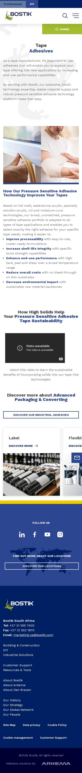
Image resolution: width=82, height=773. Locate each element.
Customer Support (17, 665)
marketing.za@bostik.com (33, 635)
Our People (11, 714)
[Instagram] (60, 535)
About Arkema (14, 685)
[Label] (31, 462)
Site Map (9, 724)
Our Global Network (18, 710)
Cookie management (18, 737)
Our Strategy (13, 705)
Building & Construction (21, 645)
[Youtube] (47, 535)
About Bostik (13, 680)
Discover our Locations (42, 566)
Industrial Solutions (18, 655)
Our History (12, 700)
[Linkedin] (22, 535)
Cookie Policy (57, 724)
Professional (13, 4)
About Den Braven (17, 690)
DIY (32, 4)
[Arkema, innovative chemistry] (22, 612)
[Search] (65, 15)
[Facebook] (34, 535)
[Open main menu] (75, 16)
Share (64, 29)
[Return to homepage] (21, 16)
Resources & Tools (17, 670)
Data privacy (31, 724)
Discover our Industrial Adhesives (41, 414)
